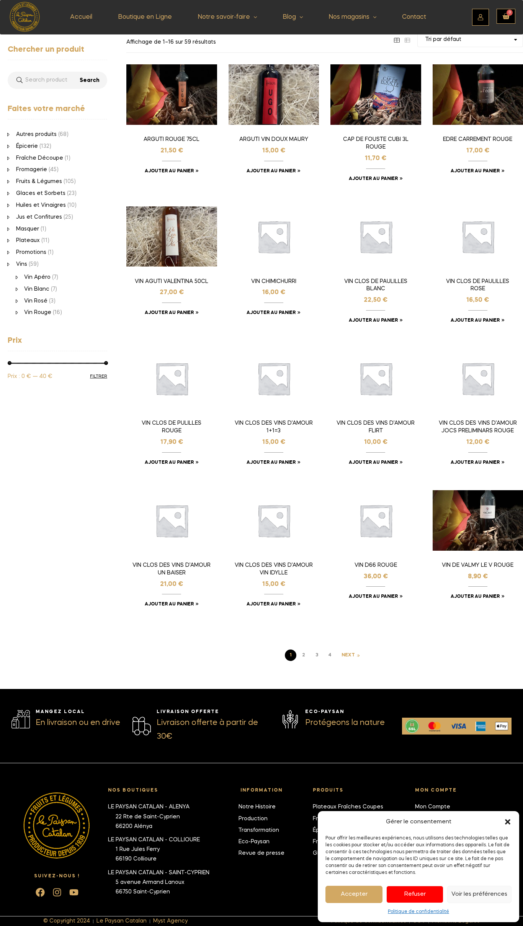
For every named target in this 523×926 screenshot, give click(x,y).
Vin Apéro (37, 277)
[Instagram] (57, 892)
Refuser (415, 894)
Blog (289, 17)
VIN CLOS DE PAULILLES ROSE (477, 285)
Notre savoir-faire (224, 17)
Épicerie (27, 146)
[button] (508, 822)
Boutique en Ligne (145, 17)
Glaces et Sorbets (40, 193)
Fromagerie (31, 169)
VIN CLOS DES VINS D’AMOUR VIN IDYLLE (274, 569)
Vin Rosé (35, 301)
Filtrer (98, 376)
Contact (414, 17)
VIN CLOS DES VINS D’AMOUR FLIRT (376, 427)
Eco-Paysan (324, 712)
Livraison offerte (188, 712)
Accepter (354, 894)
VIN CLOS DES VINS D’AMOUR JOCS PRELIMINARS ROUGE (478, 427)
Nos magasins (349, 17)
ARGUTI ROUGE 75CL (171, 139)
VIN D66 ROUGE (376, 565)
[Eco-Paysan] (290, 719)
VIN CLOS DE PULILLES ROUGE (171, 427)
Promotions (31, 252)
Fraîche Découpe (39, 158)
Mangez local (60, 712)
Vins (21, 264)
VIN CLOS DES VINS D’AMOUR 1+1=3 (274, 427)
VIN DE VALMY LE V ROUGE (477, 565)
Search (90, 80)
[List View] (407, 39)
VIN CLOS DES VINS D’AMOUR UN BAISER (171, 569)
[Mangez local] (20, 719)
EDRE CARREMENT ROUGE (477, 139)
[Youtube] (73, 892)
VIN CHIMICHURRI (273, 281)
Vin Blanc (36, 289)
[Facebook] (40, 892)
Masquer (27, 229)
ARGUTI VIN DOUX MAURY (273, 139)
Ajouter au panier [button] (169, 171)
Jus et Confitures (39, 217)
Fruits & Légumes (39, 181)
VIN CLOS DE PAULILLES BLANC (375, 285)
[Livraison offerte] (141, 726)
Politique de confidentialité (418, 912)
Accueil (81, 17)
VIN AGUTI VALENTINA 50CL (171, 281)
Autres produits (36, 134)
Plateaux (28, 240)
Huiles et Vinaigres (41, 205)
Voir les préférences (479, 894)
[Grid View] (396, 39)
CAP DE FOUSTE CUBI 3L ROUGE (376, 143)
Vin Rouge (37, 312)
